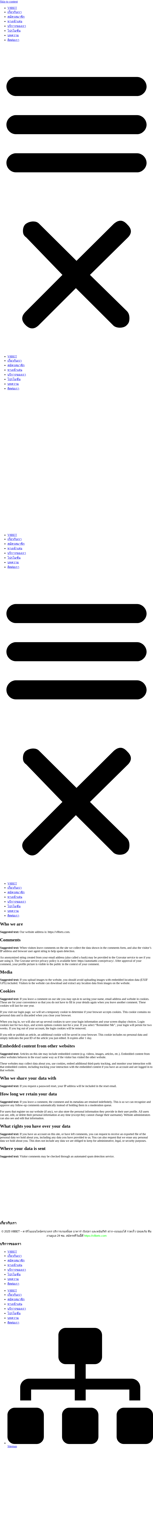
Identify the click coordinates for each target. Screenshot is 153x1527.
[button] (76, 198)
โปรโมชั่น (14, 30)
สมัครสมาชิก (16, 16)
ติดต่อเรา (13, 40)
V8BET (12, 7)
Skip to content (9, 1)
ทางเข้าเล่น (14, 21)
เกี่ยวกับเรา (14, 12)
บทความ (13, 35)
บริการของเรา (16, 26)
